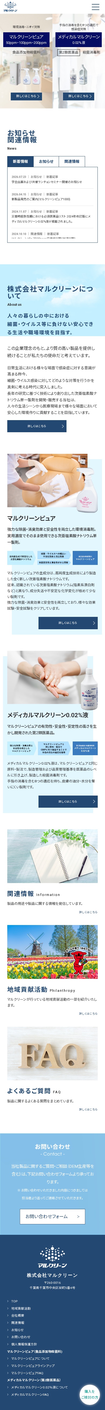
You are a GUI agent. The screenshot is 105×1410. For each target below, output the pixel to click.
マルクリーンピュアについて (30, 1358)
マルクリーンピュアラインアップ (33, 1366)
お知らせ (17, 1330)
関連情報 (17, 1323)
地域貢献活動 (21, 1308)
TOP (14, 1301)
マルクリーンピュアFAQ (27, 1373)
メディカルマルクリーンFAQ (30, 1395)
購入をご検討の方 (89, 1395)
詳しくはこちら (26, 96)
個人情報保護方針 (24, 1344)
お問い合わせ (20, 1337)
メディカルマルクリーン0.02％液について (39, 1387)
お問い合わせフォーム (52, 1216)
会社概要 (17, 1315)
